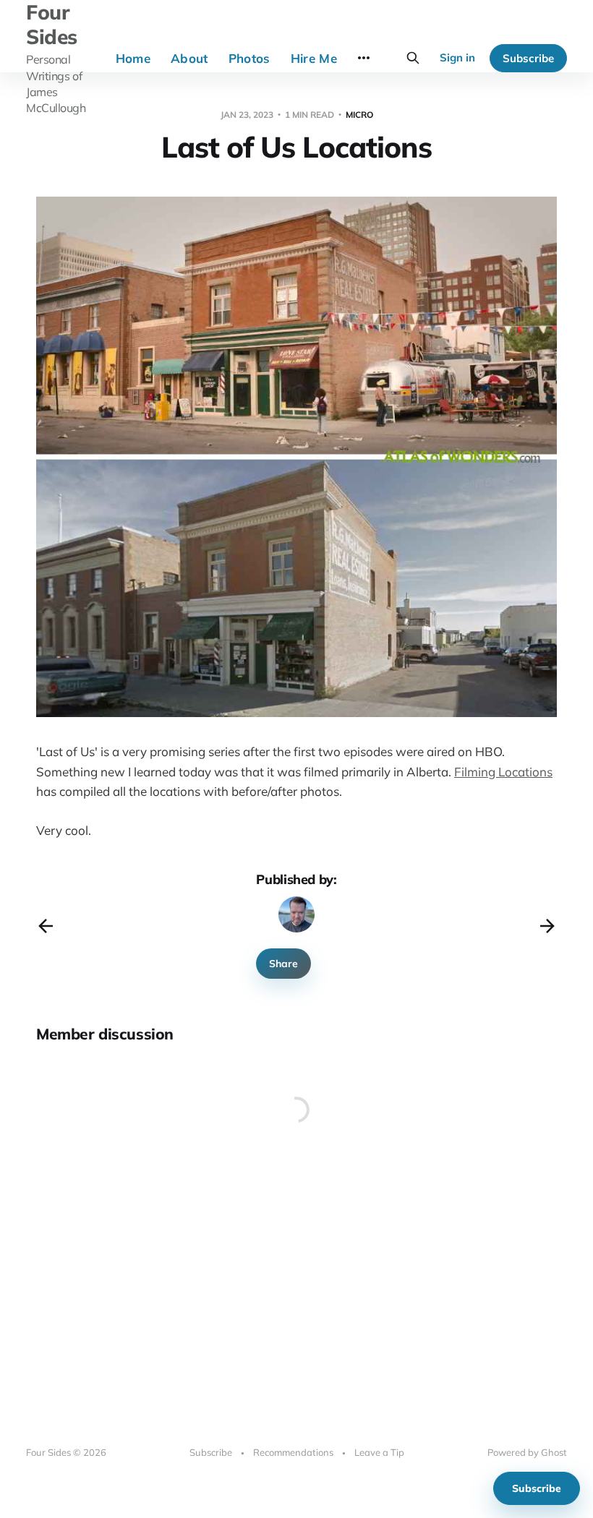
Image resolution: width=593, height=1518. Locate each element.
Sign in (457, 57)
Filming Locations (503, 771)
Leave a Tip (379, 1452)
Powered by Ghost (527, 1452)
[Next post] (547, 926)
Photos (249, 58)
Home (133, 58)
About (189, 58)
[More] (364, 58)
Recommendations (293, 1452)
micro (359, 114)
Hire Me (314, 58)
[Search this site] (413, 58)
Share (283, 963)
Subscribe (528, 58)
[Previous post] (45, 926)
